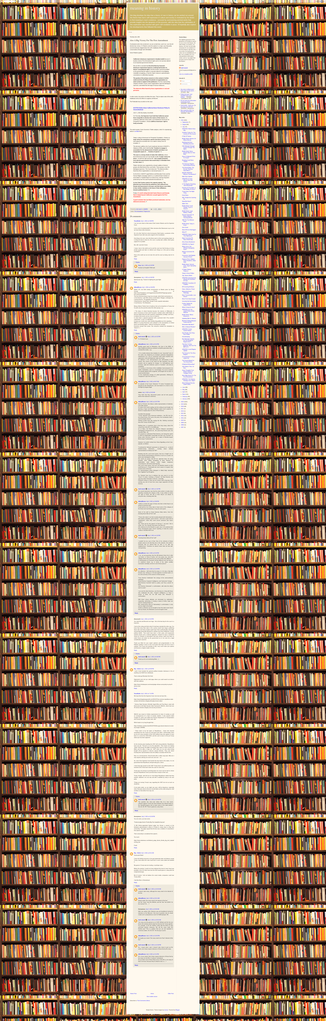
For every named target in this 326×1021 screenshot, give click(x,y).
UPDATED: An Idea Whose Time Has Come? (187, 180)
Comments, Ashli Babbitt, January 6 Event (189, 256)
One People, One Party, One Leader (188, 333)
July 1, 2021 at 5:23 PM (154, 336)
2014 (182, 411)
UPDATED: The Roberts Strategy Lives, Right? (188, 379)
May (183, 389)
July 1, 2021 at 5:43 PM (147, 619)
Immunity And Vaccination (189, 301)
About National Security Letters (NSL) (188, 383)
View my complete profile (186, 74)
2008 (182, 425)
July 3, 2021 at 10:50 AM (152, 909)
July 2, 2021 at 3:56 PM (152, 501)
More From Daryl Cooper (189, 298)
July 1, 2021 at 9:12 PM (152, 344)
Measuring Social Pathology (186, 292)
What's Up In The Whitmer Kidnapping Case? (188, 248)
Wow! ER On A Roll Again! (189, 229)
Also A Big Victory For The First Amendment (189, 376)
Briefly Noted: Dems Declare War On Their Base (188, 153)
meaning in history (145, 8)
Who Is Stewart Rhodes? (188, 326)
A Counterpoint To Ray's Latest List (188, 357)
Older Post (171, 993)
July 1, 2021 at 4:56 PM (148, 287)
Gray (139, 265)
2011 (182, 418)
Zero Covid (185, 227)
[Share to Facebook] (159, 209)
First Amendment (138, 211)
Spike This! (185, 203)
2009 (182, 422)
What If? (184, 232)
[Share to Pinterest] (161, 209)
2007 (182, 427)
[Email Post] (151, 209)
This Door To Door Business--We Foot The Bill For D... (189, 345)
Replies (138, 262)
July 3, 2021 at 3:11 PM (152, 954)
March (184, 394)
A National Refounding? (188, 364)
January (184, 398)
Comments (184, 84)
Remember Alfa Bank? (188, 324)
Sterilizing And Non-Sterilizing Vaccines (188, 143)
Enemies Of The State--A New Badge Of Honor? (189, 188)
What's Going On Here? (188, 307)
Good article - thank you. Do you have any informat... (188, 106)
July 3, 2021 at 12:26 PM (154, 945)
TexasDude (137, 221)
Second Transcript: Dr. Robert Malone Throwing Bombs (188, 216)
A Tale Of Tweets (186, 136)
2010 (182, 420)
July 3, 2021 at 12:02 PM (153, 935)
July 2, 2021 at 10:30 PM (148, 816)
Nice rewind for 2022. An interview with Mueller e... (187, 111)
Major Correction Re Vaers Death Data (187, 238)
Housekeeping (186, 336)
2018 (182, 406)
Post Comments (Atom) (143, 1000)
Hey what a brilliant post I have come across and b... (188, 90)
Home (130, 32)
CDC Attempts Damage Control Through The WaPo (188, 147)
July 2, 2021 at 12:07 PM (153, 401)
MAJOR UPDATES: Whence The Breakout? (189, 173)
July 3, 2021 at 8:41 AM (147, 853)
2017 (182, 408)
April (183, 392)
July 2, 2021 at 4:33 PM (154, 535)
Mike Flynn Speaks (187, 176)
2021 (182, 120)
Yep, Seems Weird (187, 275)
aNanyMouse (138, 287)
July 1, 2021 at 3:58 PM (147, 221)
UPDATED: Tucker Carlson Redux (187, 329)
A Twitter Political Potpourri (186, 270)
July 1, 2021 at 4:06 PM (148, 277)
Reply (135, 259)
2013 (182, 413)
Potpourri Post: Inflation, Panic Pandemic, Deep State (189, 260)
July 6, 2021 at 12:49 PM (153, 568)
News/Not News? (186, 201)
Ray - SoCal (137, 668)
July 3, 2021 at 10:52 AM (154, 919)
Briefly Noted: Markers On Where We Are (189, 139)
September (185, 122)
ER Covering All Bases (188, 286)
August (184, 124)
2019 (182, 404)
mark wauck (141, 336)
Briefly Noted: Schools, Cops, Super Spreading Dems (189, 266)
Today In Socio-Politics (188, 273)
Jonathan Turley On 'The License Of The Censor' (189, 133)
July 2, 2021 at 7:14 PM (147, 693)
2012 (182, 415)
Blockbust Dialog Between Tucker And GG (189, 321)
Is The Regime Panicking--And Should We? (189, 184)
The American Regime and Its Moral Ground (188, 164)
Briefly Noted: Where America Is (187, 315)
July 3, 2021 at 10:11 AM (153, 898)
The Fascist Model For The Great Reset (188, 361)
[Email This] (154, 209)
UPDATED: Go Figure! (188, 244)
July (183, 126)
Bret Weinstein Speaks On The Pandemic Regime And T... (188, 340)
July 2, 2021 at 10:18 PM (154, 799)
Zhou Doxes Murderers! (188, 242)
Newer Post (133, 993)
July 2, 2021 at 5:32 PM (152, 553)
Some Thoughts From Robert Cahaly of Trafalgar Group (188, 372)
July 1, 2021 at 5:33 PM (147, 265)
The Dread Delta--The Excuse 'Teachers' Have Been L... (188, 169)
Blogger (178, 1010)
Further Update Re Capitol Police (187, 304)
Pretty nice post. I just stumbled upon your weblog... (186, 96)
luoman (166, 1010)
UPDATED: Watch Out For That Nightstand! (189, 235)
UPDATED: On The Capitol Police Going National (188, 311)
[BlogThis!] (156, 209)
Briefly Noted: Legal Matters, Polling (187, 211)
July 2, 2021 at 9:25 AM (148, 392)
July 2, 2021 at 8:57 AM (152, 381)
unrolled (137, 131)
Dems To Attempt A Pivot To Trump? (188, 157)
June (183, 387)
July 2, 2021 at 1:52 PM (154, 489)
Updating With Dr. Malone (189, 318)
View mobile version (152, 996)
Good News (185, 195)
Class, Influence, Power (188, 289)
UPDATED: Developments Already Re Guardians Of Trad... (189, 279)
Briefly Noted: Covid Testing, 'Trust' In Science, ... (187, 207)
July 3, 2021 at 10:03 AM (154, 889)
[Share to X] (157, 209)
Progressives (147, 211)
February (185, 396)
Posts (182, 81)
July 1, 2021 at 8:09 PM (147, 668)
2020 (182, 401)
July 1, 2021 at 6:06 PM (154, 656)
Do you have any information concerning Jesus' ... (188, 101)
